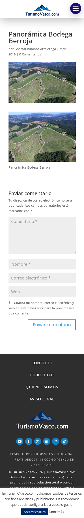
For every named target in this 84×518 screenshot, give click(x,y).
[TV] (75, 8)
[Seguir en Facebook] (28, 441)
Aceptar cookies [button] (35, 512)
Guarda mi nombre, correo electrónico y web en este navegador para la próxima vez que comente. (41, 308)
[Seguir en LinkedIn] (46, 441)
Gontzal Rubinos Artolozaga (35, 49)
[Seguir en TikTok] (64, 441)
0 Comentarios (30, 54)
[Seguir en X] (37, 441)
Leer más (56, 511)
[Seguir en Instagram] (55, 441)
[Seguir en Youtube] (19, 441)
